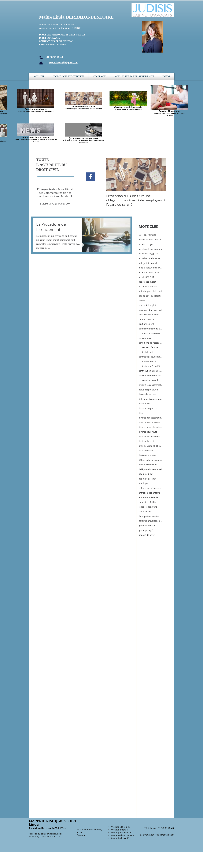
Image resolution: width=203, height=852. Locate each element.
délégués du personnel (150, 469)
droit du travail (146, 450)
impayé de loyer (147, 535)
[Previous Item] (111, 174)
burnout (153, 310)
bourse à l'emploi (147, 305)
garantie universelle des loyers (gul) (150, 520)
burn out (143, 310)
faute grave (151, 506)
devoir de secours (147, 394)
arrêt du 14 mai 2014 (149, 272)
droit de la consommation (150, 436)
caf (160, 310)
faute (141, 506)
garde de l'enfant (147, 525)
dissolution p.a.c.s (148, 408)
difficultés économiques (150, 399)
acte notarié (156, 249)
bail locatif (156, 295)
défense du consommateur (150, 460)
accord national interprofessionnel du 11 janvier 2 (150, 239)
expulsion (143, 502)
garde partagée (146, 530)
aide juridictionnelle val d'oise (150, 267)
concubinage (145, 338)
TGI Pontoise (150, 234)
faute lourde (145, 511)
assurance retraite (148, 286)
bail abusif (144, 295)
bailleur (142, 300)
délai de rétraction (148, 464)
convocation (145, 380)
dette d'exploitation (148, 389)
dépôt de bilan (146, 474)
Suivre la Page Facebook (55, 203)
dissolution (144, 403)
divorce (142, 413)
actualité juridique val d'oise (150, 258)
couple (155, 380)
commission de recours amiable (150, 333)
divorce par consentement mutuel (150, 422)
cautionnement (146, 323)
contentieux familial (148, 347)
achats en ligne (146, 244)
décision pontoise (147, 455)
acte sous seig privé (148, 253)
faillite (153, 502)
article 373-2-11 (146, 277)
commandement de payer (150, 328)
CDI (140, 234)
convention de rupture (150, 375)
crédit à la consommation (150, 384)
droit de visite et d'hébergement (150, 445)
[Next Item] (161, 174)
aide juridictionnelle (149, 263)
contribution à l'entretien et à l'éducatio (150, 370)
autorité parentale (148, 291)
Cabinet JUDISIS (71, 28)
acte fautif (144, 249)
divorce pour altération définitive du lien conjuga (150, 427)
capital (142, 319)
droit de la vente (147, 441)
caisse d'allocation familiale (150, 314)
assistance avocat (147, 281)
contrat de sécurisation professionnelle (150, 356)
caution (151, 319)
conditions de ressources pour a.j (150, 342)
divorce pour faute (148, 431)
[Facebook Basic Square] (90, 176)
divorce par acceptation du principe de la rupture (150, 417)
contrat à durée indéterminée (150, 366)
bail (160, 291)
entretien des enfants (149, 492)
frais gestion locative (149, 516)
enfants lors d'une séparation (150, 488)
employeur (144, 483)
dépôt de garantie (147, 478)
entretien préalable (148, 497)
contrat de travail (147, 361)
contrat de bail (146, 352)
